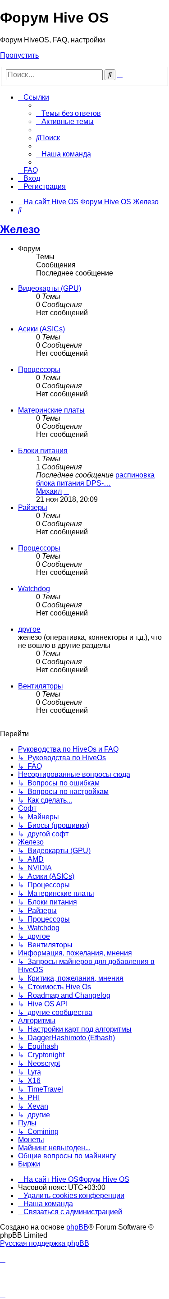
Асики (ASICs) (41, 329)
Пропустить (19, 55)
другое (29, 629)
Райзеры (32, 507)
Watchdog (34, 588)
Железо (20, 229)
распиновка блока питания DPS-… (95, 479)
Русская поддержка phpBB (44, 1243)
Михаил (49, 491)
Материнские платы (51, 410)
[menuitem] (68, 113)
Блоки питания (43, 450)
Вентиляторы (40, 686)
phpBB (77, 1227)
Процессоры (39, 369)
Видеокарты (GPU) (49, 288)
